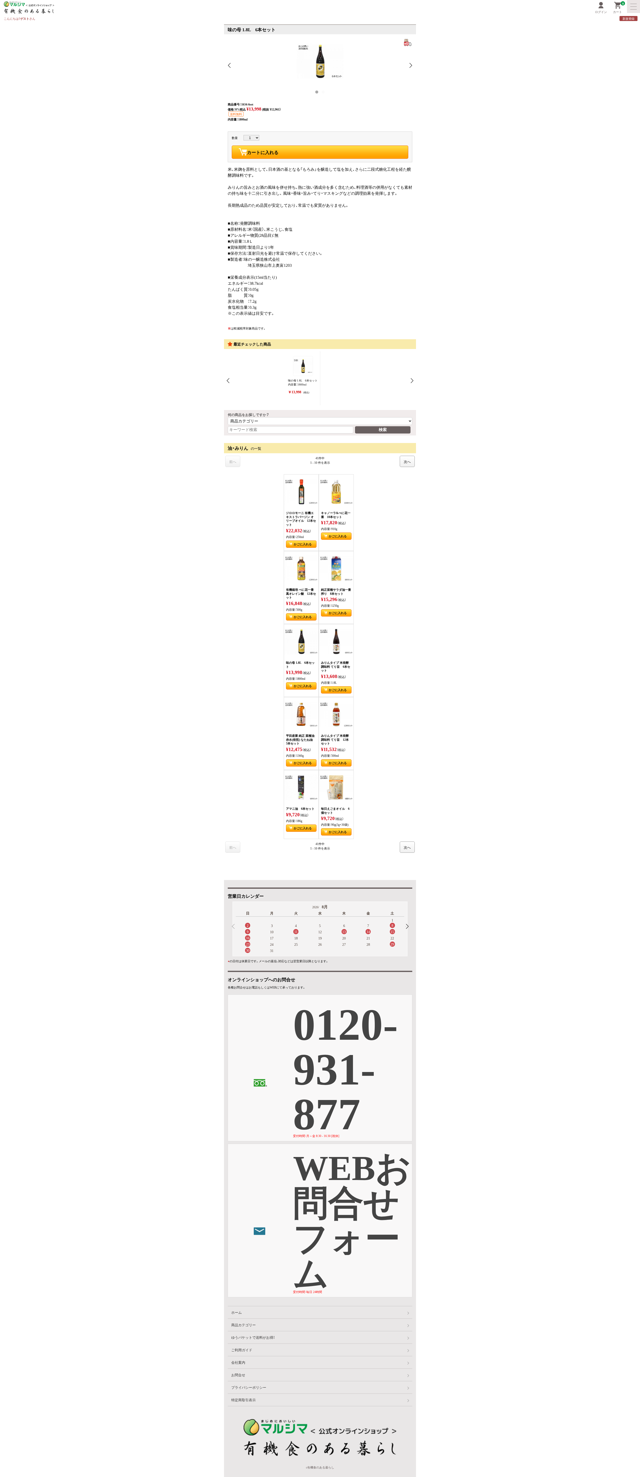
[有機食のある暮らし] (146, 7)
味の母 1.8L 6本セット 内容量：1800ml (303, 386)
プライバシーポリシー (248, 1387)
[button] (407, 926)
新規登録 (628, 18)
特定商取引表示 (243, 1399)
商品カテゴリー (243, 1324)
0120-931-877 (345, 1068)
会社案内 (238, 1362)
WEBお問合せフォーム (352, 1220)
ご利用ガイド (241, 1349)
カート (618, 8)
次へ (407, 461)
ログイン (601, 12)
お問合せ (238, 1374)
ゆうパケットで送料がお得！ (253, 1337)
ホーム (236, 1312)
